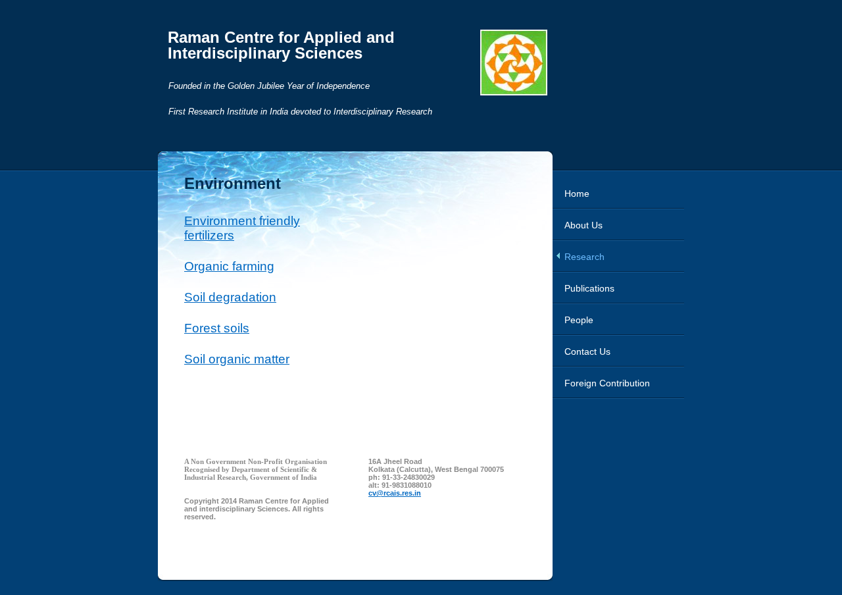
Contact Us (587, 351)
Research (584, 256)
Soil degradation (230, 297)
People (578, 320)
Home (576, 193)
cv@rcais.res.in (394, 493)
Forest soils (216, 328)
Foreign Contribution (607, 383)
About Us (583, 225)
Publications (589, 288)
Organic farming (229, 266)
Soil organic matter (236, 359)
